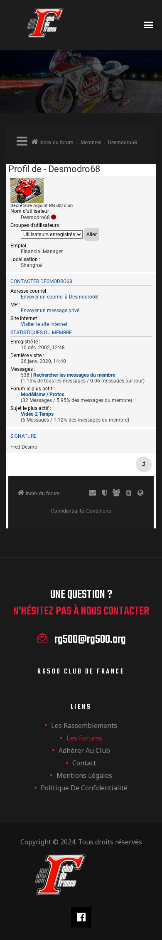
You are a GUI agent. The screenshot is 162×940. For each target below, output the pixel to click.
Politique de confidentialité (84, 787)
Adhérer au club (84, 750)
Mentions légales (84, 775)
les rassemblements (84, 725)
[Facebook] (81, 917)
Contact (84, 762)
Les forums (84, 738)
